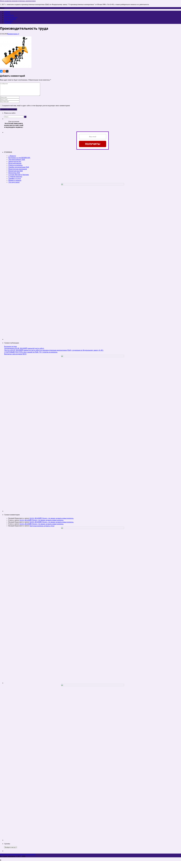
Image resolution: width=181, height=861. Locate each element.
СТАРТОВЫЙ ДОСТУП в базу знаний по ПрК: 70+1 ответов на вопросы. (31, 352)
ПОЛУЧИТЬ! (92, 144)
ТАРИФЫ (7, 23)
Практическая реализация (17, 169)
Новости (7, 13)
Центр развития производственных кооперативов (18, 1)
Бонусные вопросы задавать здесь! (42, 526)
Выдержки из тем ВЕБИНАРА (19, 158)
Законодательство (14, 161)
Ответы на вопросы (15, 165)
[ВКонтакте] (1, 71)
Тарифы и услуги (14, 178)
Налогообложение (14, 163)
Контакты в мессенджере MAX (15, 354)
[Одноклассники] (4, 71)
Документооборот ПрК (16, 159)
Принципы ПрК (14, 173)
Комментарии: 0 (13, 34)
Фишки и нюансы (14, 180)
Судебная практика (15, 176)
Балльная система (10, 346)
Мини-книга (8, 21)
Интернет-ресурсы (10, 17)
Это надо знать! (14, 182)
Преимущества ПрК (15, 171)
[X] (7, 71)
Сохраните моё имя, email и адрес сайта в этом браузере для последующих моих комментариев (36, 105)
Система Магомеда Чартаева (18, 174)
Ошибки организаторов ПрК (18, 167)
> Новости (12, 156)
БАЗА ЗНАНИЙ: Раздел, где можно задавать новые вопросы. (52, 518)
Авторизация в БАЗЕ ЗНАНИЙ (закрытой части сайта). (24, 348)
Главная (7, 11)
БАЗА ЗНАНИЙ (10, 19)
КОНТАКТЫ (9, 15)
